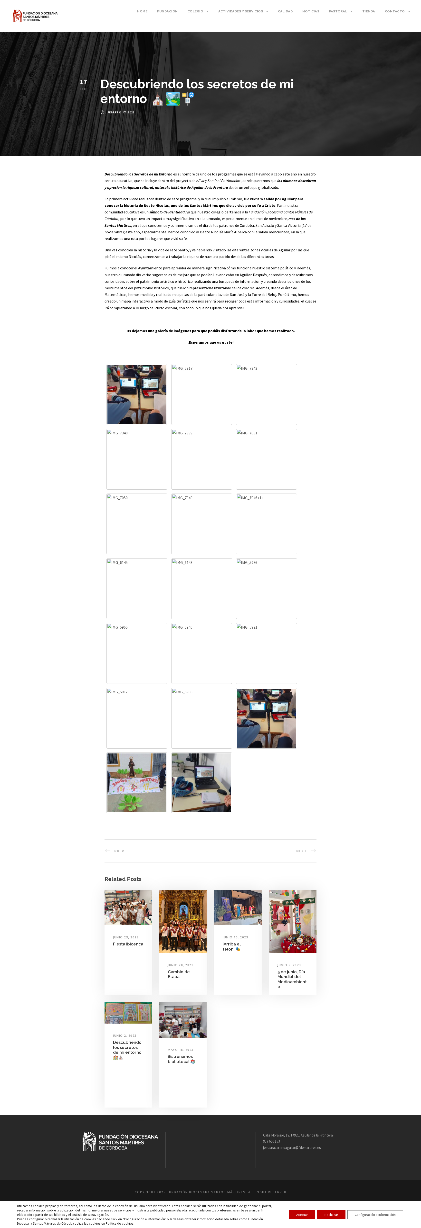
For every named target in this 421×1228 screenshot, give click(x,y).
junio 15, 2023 (235, 937)
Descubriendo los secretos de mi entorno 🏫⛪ (128, 1050)
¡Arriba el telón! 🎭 (232, 946)
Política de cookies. (120, 1223)
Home (142, 11)
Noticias (310, 11)
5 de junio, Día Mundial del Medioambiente (292, 979)
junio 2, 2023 (125, 1036)
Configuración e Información (375, 1214)
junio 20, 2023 (180, 965)
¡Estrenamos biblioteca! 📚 (181, 1059)
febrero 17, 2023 (120, 112)
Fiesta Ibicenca (128, 944)
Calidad (285, 11)
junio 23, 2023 (126, 937)
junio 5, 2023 (289, 965)
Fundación (167, 11)
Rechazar (331, 1214)
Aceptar (302, 1214)
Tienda (368, 11)
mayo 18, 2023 (181, 1050)
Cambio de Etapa (179, 974)
